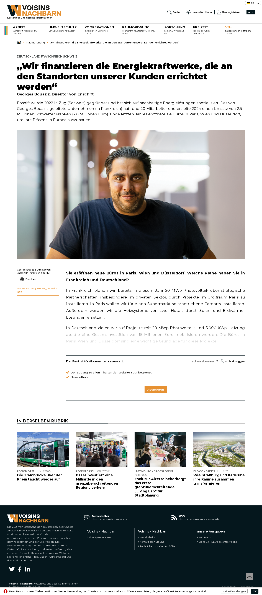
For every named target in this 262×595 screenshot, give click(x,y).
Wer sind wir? (147, 537)
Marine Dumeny (26, 288)
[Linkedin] (27, 569)
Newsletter (100, 516)
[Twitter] (12, 569)
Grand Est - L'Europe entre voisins (218, 541)
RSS (182, 516)
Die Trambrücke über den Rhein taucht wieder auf (40, 477)
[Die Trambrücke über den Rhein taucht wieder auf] (43, 449)
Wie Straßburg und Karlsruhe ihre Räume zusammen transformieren (219, 479)
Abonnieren (155, 389)
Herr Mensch (206, 537)
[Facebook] (19, 569)
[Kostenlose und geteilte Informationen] (34, 10)
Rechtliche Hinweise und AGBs (157, 546)
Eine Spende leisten (100, 537)
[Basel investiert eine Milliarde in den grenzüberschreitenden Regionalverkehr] (101, 449)
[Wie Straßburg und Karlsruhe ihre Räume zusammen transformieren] (219, 449)
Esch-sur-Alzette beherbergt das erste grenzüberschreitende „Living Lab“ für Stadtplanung (160, 487)
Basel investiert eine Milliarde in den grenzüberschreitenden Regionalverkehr (97, 481)
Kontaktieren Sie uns (152, 541)
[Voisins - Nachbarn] (19, 42)
